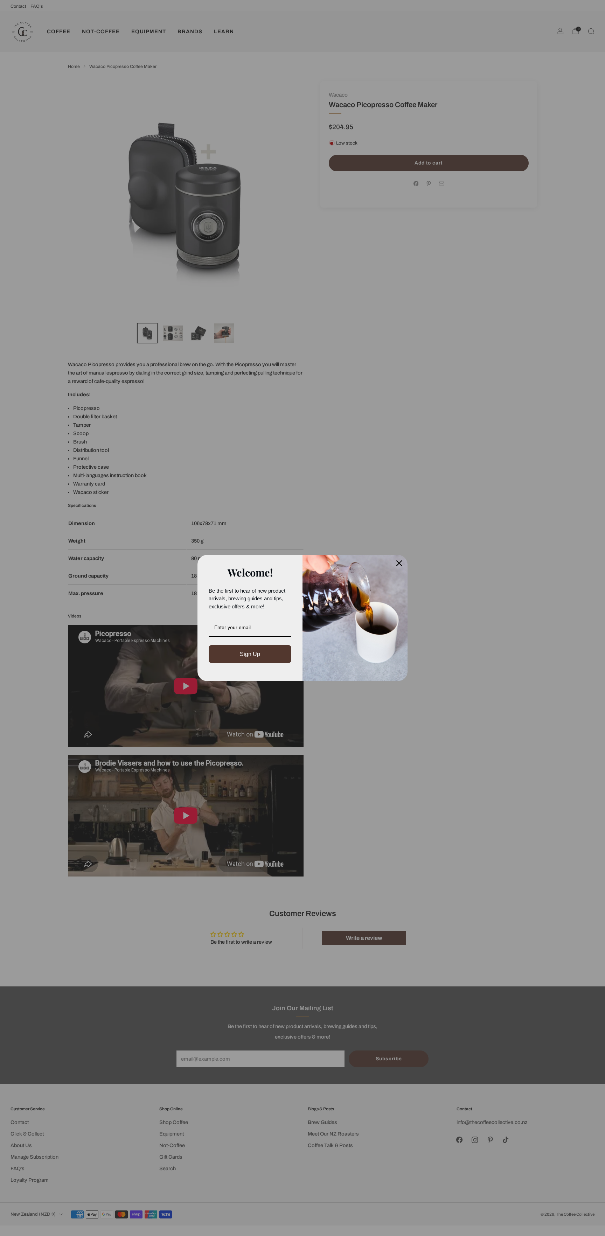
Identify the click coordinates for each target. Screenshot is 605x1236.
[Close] (399, 563)
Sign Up (250, 654)
